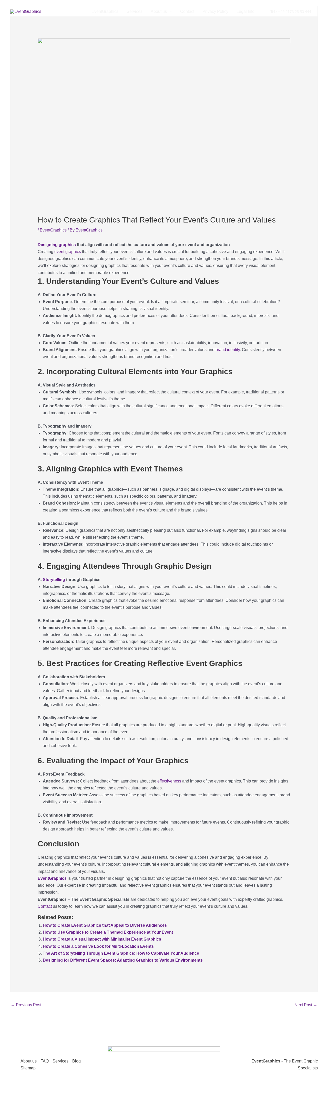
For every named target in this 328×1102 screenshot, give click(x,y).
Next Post (305, 1005)
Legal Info (245, 11)
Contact (187, 11)
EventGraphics (104, 11)
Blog (76, 1061)
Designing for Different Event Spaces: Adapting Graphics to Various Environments (123, 960)
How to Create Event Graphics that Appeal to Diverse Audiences (105, 925)
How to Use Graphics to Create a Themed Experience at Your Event (108, 932)
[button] (169, 12)
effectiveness (169, 781)
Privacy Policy (215, 11)
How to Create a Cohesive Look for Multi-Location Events (98, 946)
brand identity (228, 349)
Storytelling (54, 579)
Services (134, 11)
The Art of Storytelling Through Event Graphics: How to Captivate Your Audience (121, 953)
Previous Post (26, 1005)
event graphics (67, 251)
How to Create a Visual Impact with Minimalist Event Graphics (102, 939)
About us (159, 11)
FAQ (44, 1061)
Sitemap (28, 1068)
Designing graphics (57, 245)
